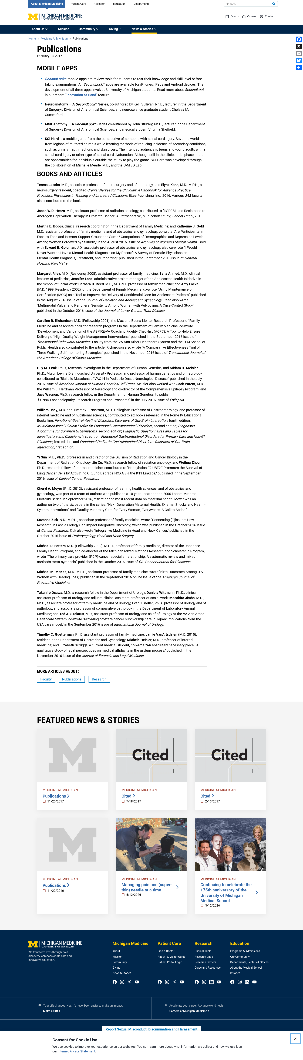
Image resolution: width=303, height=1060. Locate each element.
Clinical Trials (203, 951)
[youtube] (137, 982)
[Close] (295, 1039)
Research (99, 3)
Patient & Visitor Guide (171, 956)
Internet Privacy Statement (76, 1051)
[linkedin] (211, 982)
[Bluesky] (298, 60)
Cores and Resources (208, 967)
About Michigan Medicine (47, 3)
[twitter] (129, 982)
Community (120, 962)
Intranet (235, 973)
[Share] (298, 67)
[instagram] (122, 982)
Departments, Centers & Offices (249, 962)
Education (119, 3)
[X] (298, 46)
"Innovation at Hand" (81, 95)
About (116, 951)
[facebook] (115, 982)
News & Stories (122, 973)
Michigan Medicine (130, 943)
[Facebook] (298, 39)
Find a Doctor (166, 951)
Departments (141, 3)
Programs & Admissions (245, 951)
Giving (116, 967)
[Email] (298, 53)
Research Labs (204, 956)
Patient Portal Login (170, 962)
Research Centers (205, 962)
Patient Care (78, 3)
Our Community (240, 956)
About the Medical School (246, 967)
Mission (63, 29)
